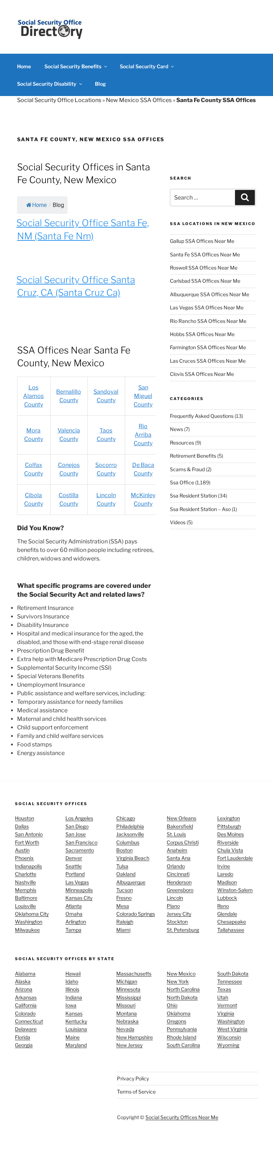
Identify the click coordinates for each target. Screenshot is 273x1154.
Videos (178, 522)
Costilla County (69, 499)
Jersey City (179, 914)
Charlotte (25, 874)
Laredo (225, 874)
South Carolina (183, 1045)
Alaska (23, 981)
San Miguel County (143, 396)
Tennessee (229, 981)
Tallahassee (230, 930)
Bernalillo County (68, 396)
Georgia (24, 1045)
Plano (173, 906)
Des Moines (230, 834)
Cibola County (33, 499)
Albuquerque (130, 882)
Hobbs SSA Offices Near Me (202, 334)
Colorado (25, 1013)
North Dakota (182, 997)
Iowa (70, 1005)
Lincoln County (106, 499)
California (26, 1005)
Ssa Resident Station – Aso (200, 509)
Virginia (225, 1013)
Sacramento (79, 850)
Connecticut (29, 1021)
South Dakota (232, 973)
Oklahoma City (32, 914)
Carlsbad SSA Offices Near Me (205, 281)
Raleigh (124, 922)
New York (178, 981)
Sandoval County (105, 396)
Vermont (227, 1005)
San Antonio (29, 834)
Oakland (125, 874)
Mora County (33, 434)
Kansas (73, 1013)
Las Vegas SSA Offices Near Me (206, 307)
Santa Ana (179, 858)
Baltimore (26, 898)
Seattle (73, 866)
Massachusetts (133, 973)
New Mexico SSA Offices (139, 100)
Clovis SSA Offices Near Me (202, 374)
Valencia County (69, 434)
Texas (224, 989)
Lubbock (227, 898)
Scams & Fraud (187, 469)
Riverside (228, 842)
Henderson (179, 882)
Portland (75, 874)
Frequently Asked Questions (202, 416)
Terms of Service (136, 1092)
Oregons (176, 1021)
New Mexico (181, 973)
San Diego (77, 826)
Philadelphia (130, 826)
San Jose (75, 834)
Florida (22, 1037)
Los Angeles (79, 818)
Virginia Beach (132, 858)
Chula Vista (230, 850)
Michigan (126, 981)
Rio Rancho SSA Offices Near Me (208, 321)
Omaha (73, 914)
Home (24, 66)
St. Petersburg (183, 930)
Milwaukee (27, 930)
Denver (73, 858)
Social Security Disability (46, 84)
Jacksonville (130, 834)
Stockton (177, 922)
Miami (123, 930)
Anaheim (177, 850)
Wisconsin (229, 1037)
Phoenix (24, 858)
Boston (124, 850)
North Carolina (183, 989)
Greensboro (180, 890)
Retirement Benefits (193, 456)
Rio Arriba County (143, 435)
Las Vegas (77, 882)
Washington (28, 922)
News (176, 429)
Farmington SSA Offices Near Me (208, 347)
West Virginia (232, 1029)
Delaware (26, 1029)
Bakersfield (180, 826)
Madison (227, 882)
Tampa (73, 930)
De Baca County (143, 469)
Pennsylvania (182, 1029)
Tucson (124, 890)
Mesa (122, 906)
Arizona (23, 989)
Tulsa (122, 866)
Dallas (22, 826)
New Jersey (129, 1045)
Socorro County (106, 469)
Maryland (76, 1045)
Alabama (25, 973)
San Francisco (81, 842)
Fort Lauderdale (235, 858)
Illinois (72, 989)
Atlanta (73, 906)
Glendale (227, 914)
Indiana (73, 997)
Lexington (228, 818)
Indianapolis (28, 866)
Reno (223, 906)
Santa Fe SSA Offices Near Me (205, 254)
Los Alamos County (33, 396)
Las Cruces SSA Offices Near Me (208, 361)
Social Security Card (144, 66)
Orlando (176, 866)
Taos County (106, 434)
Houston (24, 818)
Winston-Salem (235, 890)
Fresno (124, 898)
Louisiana (76, 1029)
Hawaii (73, 973)
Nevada (125, 1029)
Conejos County (69, 469)
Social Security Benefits (72, 66)
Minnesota (128, 989)
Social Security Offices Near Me (181, 1117)
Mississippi (128, 997)
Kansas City (78, 898)
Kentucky (76, 1021)
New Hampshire (134, 1037)
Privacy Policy (133, 1078)
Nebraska (127, 1021)
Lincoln (175, 898)
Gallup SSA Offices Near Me (202, 241)
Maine (72, 1037)
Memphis (25, 890)
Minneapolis (79, 890)
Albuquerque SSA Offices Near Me (209, 294)
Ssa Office (182, 482)
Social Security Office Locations (59, 100)
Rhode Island (181, 1037)
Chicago (125, 818)
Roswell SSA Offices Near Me (203, 268)
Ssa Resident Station (193, 496)
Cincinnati (178, 874)
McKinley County (143, 499)
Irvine (223, 866)
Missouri (125, 1005)
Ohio (172, 1005)
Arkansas (26, 997)
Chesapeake (231, 922)
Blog (100, 84)
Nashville (25, 882)
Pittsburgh (229, 826)
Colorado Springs (135, 914)
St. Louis (176, 834)
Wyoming (228, 1045)
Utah (222, 997)
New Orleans (181, 818)
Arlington (75, 922)
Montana (126, 1013)
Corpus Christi (183, 842)
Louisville (25, 906)
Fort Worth (27, 842)
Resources (182, 443)
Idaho (71, 981)
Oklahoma (179, 1013)
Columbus (127, 842)
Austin (22, 850)
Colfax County (33, 469)
